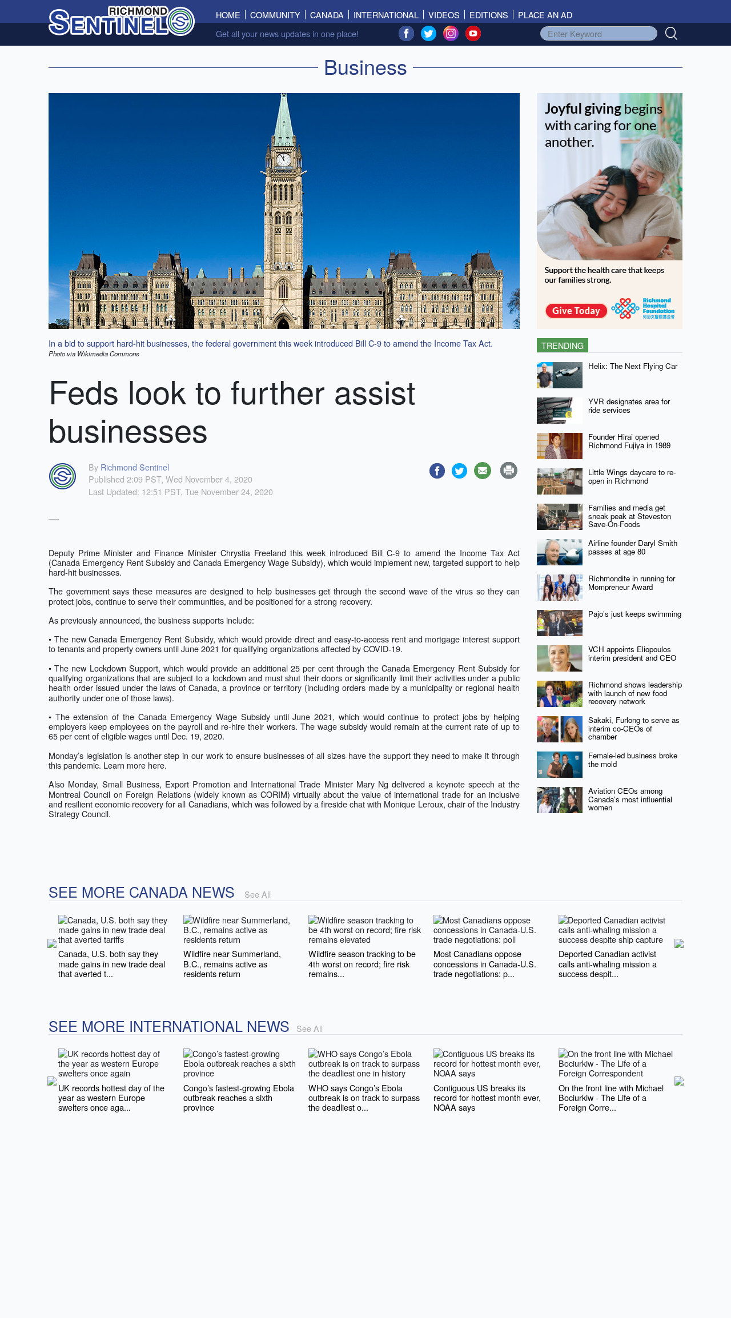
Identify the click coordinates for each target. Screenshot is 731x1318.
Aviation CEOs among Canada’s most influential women (630, 799)
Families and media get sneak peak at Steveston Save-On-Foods (629, 515)
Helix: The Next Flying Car (632, 365)
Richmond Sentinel (135, 467)
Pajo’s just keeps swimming (634, 613)
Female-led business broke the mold (632, 759)
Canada (327, 14)
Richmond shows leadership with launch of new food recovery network (635, 692)
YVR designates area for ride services (629, 405)
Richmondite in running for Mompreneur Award (631, 582)
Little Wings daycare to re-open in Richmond (632, 476)
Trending (562, 345)
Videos (444, 14)
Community (275, 14)
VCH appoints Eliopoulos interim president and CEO (632, 653)
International (386, 14)
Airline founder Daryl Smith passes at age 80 (632, 547)
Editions (488, 14)
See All (257, 894)
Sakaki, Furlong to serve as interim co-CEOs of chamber (634, 728)
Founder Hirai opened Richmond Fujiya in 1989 (629, 441)
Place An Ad (545, 14)
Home (231, 14)
